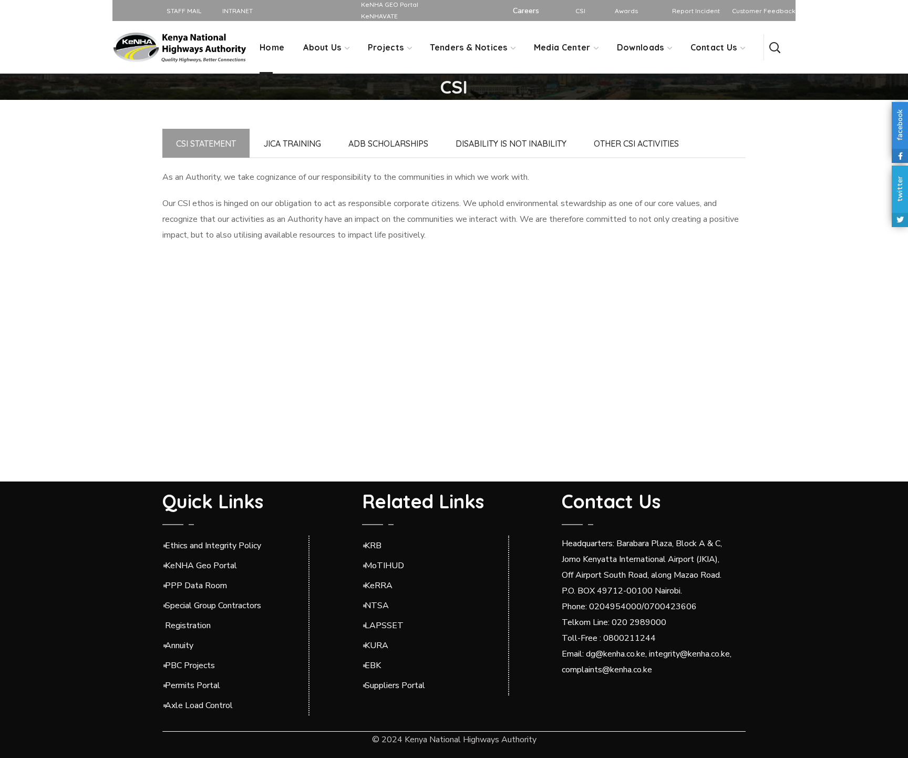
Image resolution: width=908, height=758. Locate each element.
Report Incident (696, 11)
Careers (526, 11)
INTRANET (237, 11)
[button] (774, 47)
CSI (580, 11)
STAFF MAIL (183, 11)
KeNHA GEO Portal (389, 4)
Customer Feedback (764, 11)
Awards (626, 11)
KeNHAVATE (379, 16)
